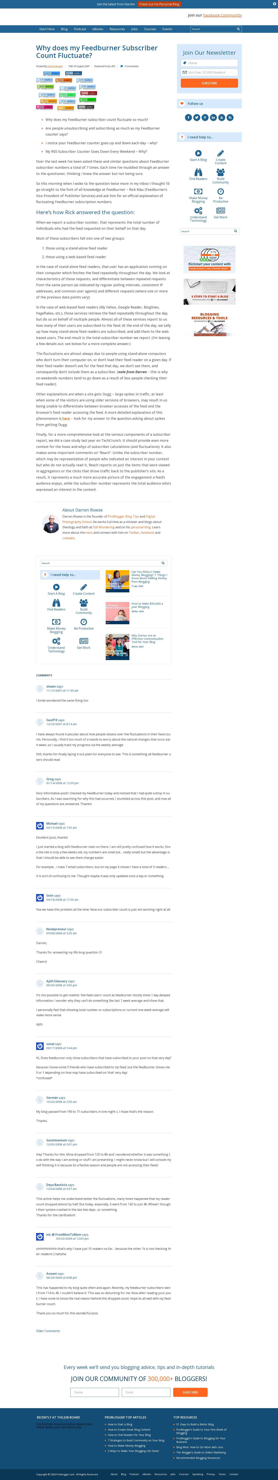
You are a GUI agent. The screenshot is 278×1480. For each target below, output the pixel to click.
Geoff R (51, 720)
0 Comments (131, 66)
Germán (52, 1098)
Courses (150, 29)
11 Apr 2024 (137, 586)
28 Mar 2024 (137, 611)
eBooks (97, 29)
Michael (51, 823)
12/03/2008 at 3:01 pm (61, 1144)
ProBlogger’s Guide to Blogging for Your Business (200, 1440)
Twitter (134, 533)
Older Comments (48, 1331)
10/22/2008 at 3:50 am (61, 1101)
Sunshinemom (56, 1140)
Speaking (197, 1474)
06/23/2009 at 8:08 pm (61, 1277)
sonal (50, 1044)
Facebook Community (222, 15)
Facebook (147, 533)
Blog (9, 23)
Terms (222, 1474)
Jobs (134, 29)
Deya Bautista (56, 1185)
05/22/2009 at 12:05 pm (72, 1238)
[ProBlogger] (63, 15)
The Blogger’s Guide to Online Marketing (201, 1452)
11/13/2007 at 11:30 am (62, 690)
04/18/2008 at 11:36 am (62, 899)
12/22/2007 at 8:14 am (61, 724)
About (114, 1474)
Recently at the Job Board (58, 1417)
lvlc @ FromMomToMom (63, 1234)
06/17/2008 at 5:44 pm (61, 1048)
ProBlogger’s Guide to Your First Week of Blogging (201, 1431)
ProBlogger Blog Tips (123, 516)
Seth (49, 895)
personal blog (141, 527)
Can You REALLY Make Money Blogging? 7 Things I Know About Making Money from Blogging (149, 576)
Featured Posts (102, 66)
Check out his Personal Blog (159, 4)
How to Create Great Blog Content (129, 1429)
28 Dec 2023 (137, 647)
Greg (50, 779)
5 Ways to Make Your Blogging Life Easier (133, 1451)
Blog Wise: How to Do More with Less (199, 1447)
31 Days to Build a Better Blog (195, 1424)
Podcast (80, 29)
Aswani (51, 1273)
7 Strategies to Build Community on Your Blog (136, 1440)
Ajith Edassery (56, 981)
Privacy (211, 1474)
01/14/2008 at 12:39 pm (62, 783)
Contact (233, 1474)
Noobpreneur (56, 929)
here (66, 418)
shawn (51, 686)
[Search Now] (238, 29)
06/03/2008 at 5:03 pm (61, 985)
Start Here (46, 29)
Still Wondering (104, 527)
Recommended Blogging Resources (198, 1458)
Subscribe (209, 83)
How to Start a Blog (120, 1424)
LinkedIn (68, 538)
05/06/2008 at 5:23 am (61, 933)
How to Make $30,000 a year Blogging (147, 605)
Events (167, 29)
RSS (113, 66)
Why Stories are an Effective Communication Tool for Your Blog (147, 639)
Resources (117, 29)
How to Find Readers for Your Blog (129, 1435)
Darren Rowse (55, 66)
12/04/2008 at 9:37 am (61, 1188)
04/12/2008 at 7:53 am (61, 827)
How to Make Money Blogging (126, 1445)
